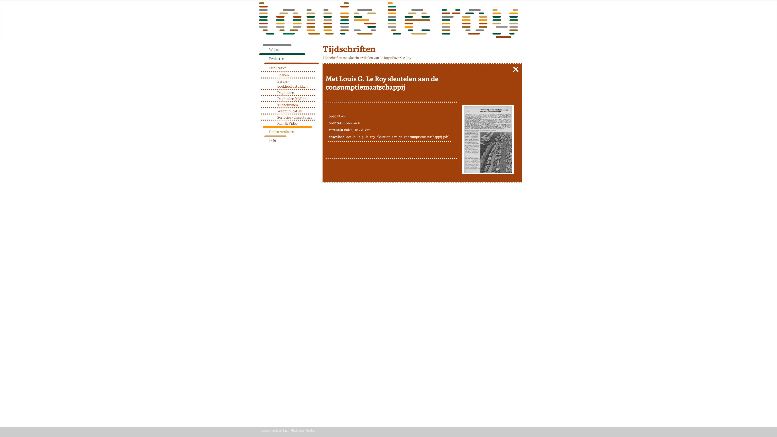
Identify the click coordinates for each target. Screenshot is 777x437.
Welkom (275, 49)
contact (265, 430)
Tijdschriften (287, 104)
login (286, 430)
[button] (317, 57)
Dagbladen (285, 92)
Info (272, 140)
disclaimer (297, 430)
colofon (276, 430)
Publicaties (278, 67)
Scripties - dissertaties (294, 117)
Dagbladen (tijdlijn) (292, 98)
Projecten (276, 58)
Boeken (283, 74)
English (310, 430)
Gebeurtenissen (281, 131)
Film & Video (287, 123)
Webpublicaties (289, 110)
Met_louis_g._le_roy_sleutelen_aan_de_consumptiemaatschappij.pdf (396, 136)
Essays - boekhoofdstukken (292, 83)
